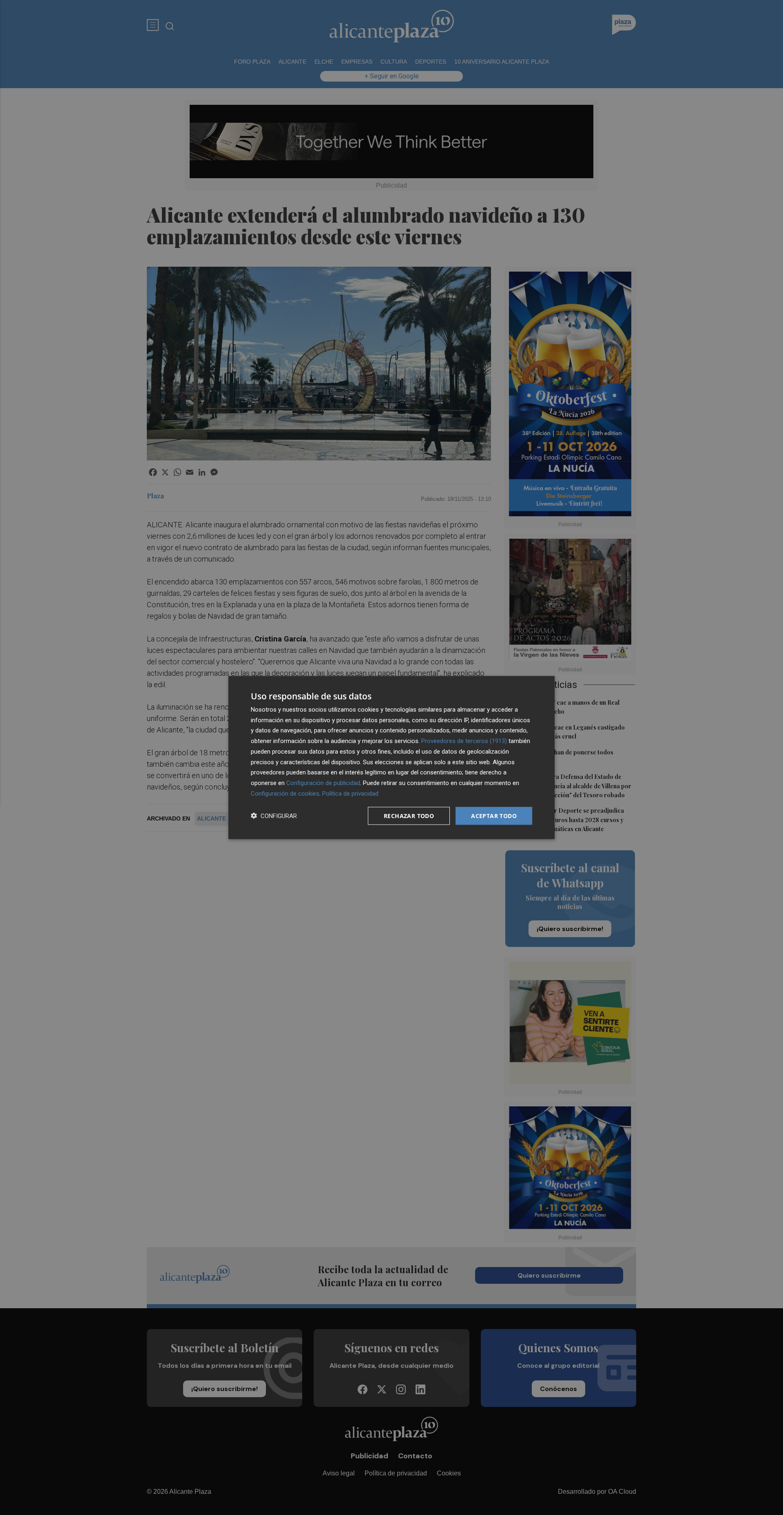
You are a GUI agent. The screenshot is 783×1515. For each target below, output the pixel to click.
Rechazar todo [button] (409, 815)
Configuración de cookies (285, 793)
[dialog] (391, 757)
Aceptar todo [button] (494, 815)
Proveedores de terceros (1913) (464, 741)
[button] (274, 816)
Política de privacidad (350, 793)
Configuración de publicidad (323, 783)
